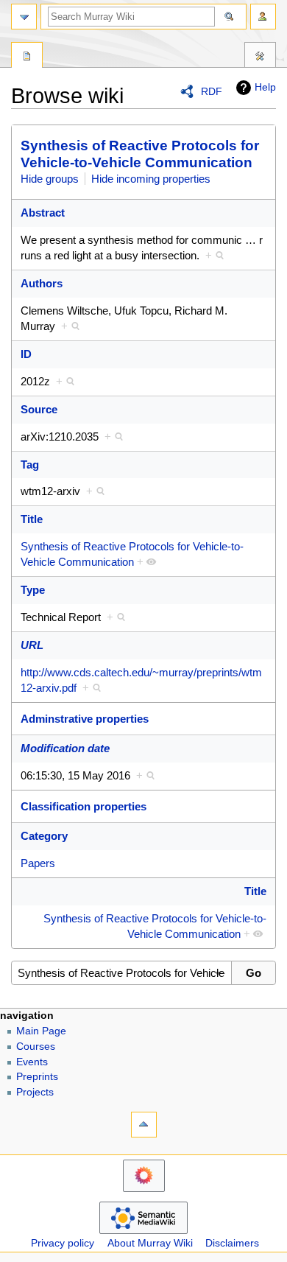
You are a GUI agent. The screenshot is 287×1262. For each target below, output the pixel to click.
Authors (42, 283)
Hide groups (50, 178)
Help (265, 87)
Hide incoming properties (150, 178)
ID (26, 354)
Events (32, 1062)
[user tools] (263, 16)
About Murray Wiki (150, 1243)
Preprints (37, 1076)
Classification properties (83, 806)
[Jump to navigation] (24, 16)
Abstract (43, 212)
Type (33, 589)
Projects (35, 1092)
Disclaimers (232, 1243)
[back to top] (144, 1124)
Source (39, 409)
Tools (260, 57)
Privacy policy (62, 1243)
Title (32, 519)
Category (44, 836)
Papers (38, 863)
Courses (35, 1046)
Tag (30, 464)
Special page (27, 57)
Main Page (41, 1031)
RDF (211, 91)
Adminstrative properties (85, 718)
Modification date (65, 748)
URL (32, 645)
